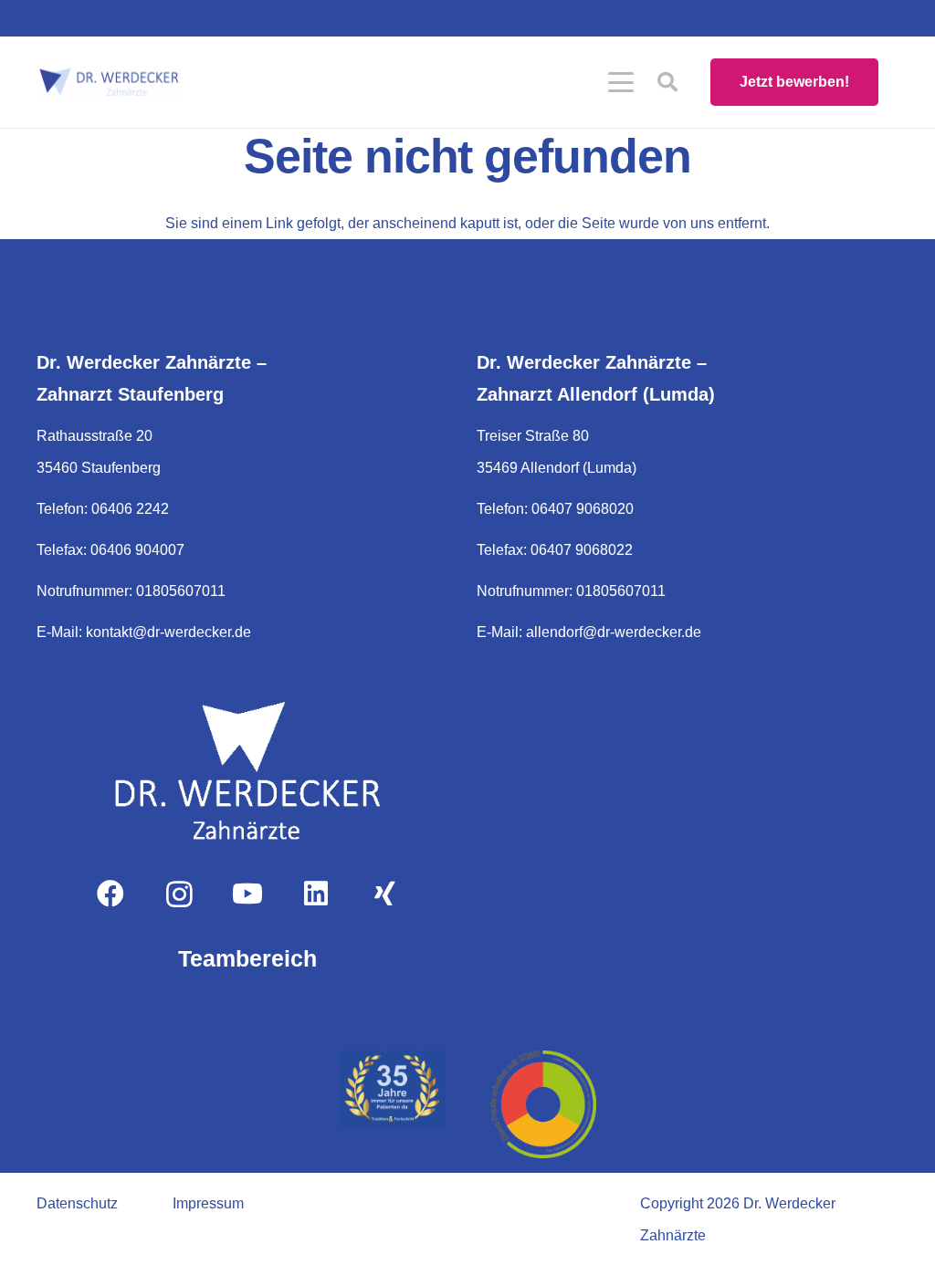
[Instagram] (179, 894)
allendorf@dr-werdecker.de (613, 632)
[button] (621, 82)
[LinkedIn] (316, 894)
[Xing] (385, 894)
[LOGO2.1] (109, 83)
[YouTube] (248, 894)
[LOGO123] (247, 770)
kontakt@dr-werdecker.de (168, 632)
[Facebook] (111, 894)
